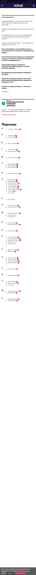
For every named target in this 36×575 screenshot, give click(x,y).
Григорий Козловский (13, 184)
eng (5, 1)
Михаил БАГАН (11, 135)
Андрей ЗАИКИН (12, 165)
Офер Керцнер (11, 199)
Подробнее (11, 573)
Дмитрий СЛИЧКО (12, 259)
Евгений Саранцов (12, 257)
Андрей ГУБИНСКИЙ (13, 151)
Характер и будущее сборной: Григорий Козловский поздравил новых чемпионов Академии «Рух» (17, 80)
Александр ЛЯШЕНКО (13, 207)
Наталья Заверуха (12, 163)
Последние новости (8, 17)
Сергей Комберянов (13, 186)
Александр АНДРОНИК (13, 129)
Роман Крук (10, 191)
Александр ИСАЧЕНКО (13, 173)
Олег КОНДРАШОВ (12, 187)
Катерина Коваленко (13, 183)
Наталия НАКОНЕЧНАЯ (13, 224)
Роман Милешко (12, 215)
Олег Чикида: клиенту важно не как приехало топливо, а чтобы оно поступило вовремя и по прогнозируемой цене (18, 58)
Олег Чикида (11, 284)
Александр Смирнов (13, 261)
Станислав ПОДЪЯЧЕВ (13, 238)
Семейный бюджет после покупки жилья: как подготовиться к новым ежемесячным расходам (17, 23)
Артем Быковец (11, 137)
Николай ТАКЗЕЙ (12, 269)
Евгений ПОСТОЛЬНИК (13, 240)
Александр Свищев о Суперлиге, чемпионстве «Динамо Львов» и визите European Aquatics (16, 66)
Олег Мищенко (11, 216)
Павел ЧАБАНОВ (12, 281)
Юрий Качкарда (11, 179)
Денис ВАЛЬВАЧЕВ (12, 143)
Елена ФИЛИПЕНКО (12, 275)
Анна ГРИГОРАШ (12, 149)
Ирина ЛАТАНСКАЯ (12, 205)
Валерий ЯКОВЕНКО (13, 299)
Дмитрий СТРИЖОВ (12, 262)
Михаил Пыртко (11, 243)
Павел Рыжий (11, 251)
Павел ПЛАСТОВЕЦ (12, 237)
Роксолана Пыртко (12, 242)
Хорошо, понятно (20, 573)
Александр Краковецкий (14, 189)
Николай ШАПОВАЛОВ (13, 291)
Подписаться (31, 1)
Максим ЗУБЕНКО (12, 167)
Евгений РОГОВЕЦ (12, 250)
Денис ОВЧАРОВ (12, 230)
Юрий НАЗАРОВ (12, 222)
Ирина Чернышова (12, 283)
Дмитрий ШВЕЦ (11, 292)
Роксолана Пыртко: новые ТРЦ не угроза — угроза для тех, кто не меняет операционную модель (18, 50)
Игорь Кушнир (11, 192)
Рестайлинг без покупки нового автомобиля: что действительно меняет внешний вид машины (17, 36)
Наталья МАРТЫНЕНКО (13, 213)
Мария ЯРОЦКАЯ (12, 300)
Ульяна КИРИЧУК (12, 181)
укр (2, 1)
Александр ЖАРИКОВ (13, 157)
